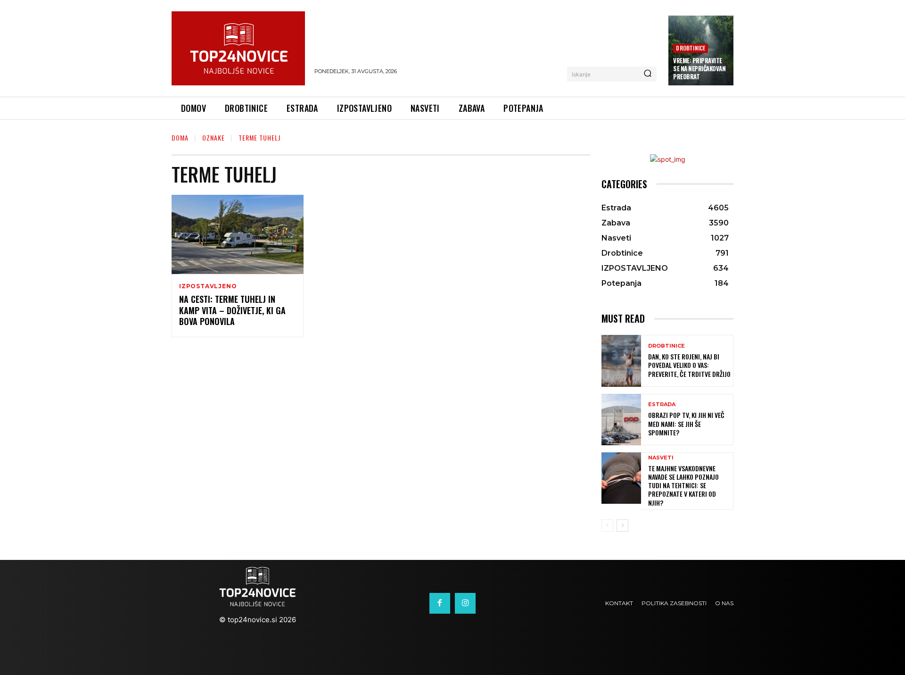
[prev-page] (607, 525)
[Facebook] (439, 603)
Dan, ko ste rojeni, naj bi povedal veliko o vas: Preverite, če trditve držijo (689, 364)
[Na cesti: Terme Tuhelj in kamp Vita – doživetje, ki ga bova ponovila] (238, 234)
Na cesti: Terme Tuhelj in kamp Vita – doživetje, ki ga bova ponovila (232, 310)
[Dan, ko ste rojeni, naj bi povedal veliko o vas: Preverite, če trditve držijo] (621, 360)
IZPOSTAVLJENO (208, 286)
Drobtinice (690, 48)
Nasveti (661, 457)
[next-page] (622, 525)
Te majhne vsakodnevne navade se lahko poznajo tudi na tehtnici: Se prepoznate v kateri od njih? (683, 485)
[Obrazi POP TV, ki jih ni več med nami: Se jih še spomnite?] (621, 419)
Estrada (661, 404)
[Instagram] (465, 603)
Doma (180, 137)
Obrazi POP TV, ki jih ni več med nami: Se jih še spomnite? (686, 423)
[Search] (648, 74)
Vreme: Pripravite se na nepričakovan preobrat (699, 68)
